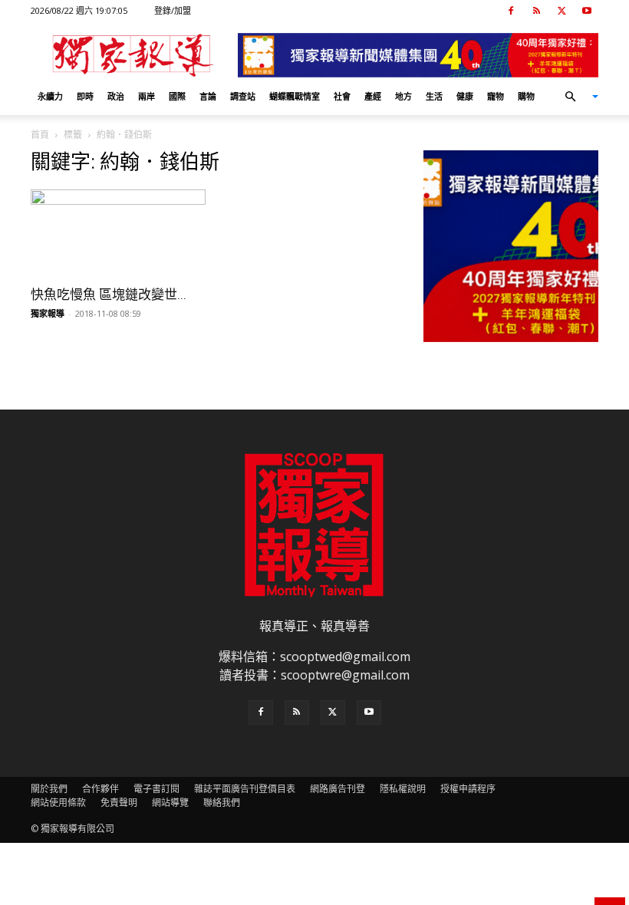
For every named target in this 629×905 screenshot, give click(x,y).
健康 (464, 96)
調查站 (242, 96)
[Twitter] (561, 10)
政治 (115, 96)
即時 (85, 96)
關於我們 (49, 788)
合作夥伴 (100, 788)
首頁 (40, 134)
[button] (575, 96)
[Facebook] (510, 10)
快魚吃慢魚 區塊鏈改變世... (108, 294)
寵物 (495, 96)
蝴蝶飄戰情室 (294, 96)
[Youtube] (586, 10)
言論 (207, 96)
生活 (434, 96)
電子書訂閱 (156, 788)
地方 (403, 96)
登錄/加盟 (172, 10)
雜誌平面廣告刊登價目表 (244, 788)
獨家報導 (47, 313)
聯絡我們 (221, 802)
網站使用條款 (58, 802)
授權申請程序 (468, 788)
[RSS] (536, 10)
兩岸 (146, 96)
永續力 (50, 96)
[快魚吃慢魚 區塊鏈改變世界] (118, 232)
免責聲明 (118, 802)
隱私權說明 (403, 788)
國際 (177, 96)
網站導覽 (170, 802)
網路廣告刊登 (337, 788)
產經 (372, 96)
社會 (342, 96)
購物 (526, 96)
